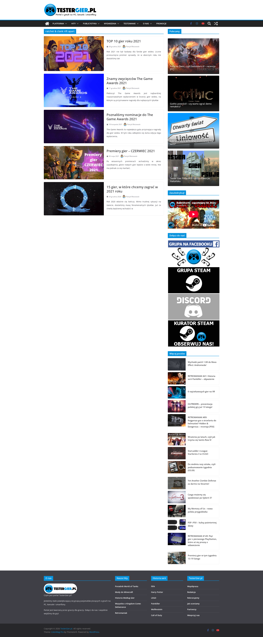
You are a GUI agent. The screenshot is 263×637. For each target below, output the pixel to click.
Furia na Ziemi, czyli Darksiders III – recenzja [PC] (192, 68)
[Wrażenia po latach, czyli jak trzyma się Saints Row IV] (177, 439)
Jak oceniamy (193, 603)
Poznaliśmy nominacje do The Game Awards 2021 (130, 116)
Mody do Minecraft (124, 592)
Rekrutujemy (193, 598)
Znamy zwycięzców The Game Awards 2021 (130, 80)
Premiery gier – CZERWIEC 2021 (131, 151)
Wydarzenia (110, 23)
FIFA (153, 586)
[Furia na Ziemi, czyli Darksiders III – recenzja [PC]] (193, 56)
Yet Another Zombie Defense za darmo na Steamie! (202, 482)
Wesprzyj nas (193, 615)
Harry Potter (157, 592)
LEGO (153, 598)
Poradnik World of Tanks (126, 586)
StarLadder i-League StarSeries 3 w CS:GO (198, 452)
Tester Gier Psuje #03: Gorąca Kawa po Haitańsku (190, 180)
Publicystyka (90, 23)
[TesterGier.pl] (47, 23)
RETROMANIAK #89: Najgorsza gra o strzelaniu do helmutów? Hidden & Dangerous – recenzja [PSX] (202, 422)
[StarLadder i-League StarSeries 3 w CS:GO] (177, 453)
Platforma (58, 23)
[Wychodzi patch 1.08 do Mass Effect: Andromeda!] (177, 364)
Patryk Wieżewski (132, 46)
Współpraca (192, 586)
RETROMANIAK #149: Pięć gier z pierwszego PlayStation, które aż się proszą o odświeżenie (202, 541)
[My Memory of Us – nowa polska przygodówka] (177, 511)
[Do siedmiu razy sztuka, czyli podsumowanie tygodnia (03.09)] (177, 468)
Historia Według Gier (125, 598)
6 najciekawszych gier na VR (201, 391)
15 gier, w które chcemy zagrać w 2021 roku (132, 189)
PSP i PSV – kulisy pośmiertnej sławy (202, 524)
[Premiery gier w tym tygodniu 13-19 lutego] (177, 558)
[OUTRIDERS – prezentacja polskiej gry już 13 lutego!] (177, 406)
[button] (65, 23)
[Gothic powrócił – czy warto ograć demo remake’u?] (193, 93)
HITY (73, 23)
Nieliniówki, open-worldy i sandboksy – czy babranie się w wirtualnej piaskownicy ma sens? (192, 141)
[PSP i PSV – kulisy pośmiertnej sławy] (177, 525)
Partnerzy (191, 609)
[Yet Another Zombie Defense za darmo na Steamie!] (177, 483)
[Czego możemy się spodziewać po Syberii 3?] (177, 497)
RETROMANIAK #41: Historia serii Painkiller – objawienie (201, 378)
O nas (146, 23)
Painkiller (155, 603)
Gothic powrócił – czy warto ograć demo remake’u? (191, 105)
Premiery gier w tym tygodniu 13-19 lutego (202, 557)
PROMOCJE (161, 23)
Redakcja (191, 592)
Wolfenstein (156, 609)
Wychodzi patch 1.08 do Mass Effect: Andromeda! (202, 364)
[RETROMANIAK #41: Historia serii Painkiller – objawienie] (177, 378)
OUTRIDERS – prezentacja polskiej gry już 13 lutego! (200, 405)
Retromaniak (121, 613)
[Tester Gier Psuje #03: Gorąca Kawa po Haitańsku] (193, 168)
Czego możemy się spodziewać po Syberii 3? (200, 496)
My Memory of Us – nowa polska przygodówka (200, 510)
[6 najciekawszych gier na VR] (177, 392)
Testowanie (130, 23)
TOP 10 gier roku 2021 (124, 41)
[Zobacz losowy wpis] (216, 23)
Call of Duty (156, 615)
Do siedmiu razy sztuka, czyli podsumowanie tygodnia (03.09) (201, 467)
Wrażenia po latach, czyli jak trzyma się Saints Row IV (201, 438)
